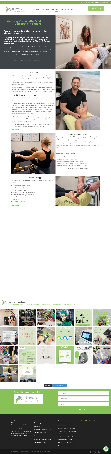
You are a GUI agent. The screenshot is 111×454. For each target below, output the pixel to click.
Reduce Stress (71, 437)
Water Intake (71, 445)
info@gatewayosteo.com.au (98, 2)
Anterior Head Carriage (63, 423)
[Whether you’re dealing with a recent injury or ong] (65, 336)
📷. (110, 2)
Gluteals (59, 431)
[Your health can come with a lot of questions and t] (9, 336)
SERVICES (55, 9)
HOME (37, 9)
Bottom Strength (61, 425)
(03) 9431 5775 (26, 431)
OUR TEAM (45, 9)
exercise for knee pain (62, 428)
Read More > (15, 129)
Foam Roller (73, 428)
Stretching (59, 442)
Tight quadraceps (61, 445)
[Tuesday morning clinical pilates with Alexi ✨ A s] (9, 373)
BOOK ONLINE (96, 9)
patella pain (67, 434)
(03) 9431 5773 (15, 431)
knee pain (73, 431)
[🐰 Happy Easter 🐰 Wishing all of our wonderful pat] (46, 355)
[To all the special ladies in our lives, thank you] (46, 317)
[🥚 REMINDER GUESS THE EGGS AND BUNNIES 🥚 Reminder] (83, 355)
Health (64, 431)
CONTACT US (65, 9)
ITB (69, 431)
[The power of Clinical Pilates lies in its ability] (27, 317)
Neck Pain (59, 434)
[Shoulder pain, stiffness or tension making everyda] (9, 317)
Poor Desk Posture (62, 437)
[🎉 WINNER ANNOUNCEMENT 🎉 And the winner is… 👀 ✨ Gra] (9, 355)
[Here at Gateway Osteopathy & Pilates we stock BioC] (27, 373)
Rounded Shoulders (62, 439)
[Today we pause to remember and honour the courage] (27, 336)
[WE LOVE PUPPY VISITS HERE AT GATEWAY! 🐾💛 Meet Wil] (102, 336)
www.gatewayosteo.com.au (19, 435)
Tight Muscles (67, 442)
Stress (70, 439)
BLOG (72, 9)
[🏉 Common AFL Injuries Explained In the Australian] (83, 317)
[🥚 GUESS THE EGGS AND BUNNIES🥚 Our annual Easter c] (102, 355)
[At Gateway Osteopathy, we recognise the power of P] (102, 317)
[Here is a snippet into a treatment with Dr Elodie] (46, 336)
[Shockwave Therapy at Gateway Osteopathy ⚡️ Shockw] (83, 336)
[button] (106, 449)
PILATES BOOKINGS (55, 11)
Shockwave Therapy (33, 178)
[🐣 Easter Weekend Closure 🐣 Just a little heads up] (65, 355)
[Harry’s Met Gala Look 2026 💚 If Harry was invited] (65, 317)
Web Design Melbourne (44, 451)
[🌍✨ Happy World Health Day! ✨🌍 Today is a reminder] (27, 355)
